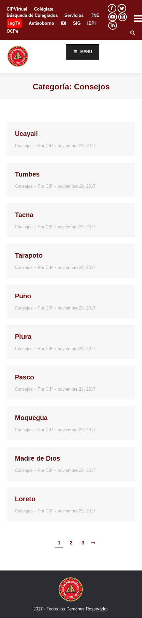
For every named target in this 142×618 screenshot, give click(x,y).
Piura (23, 336)
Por (45, 145)
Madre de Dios (37, 458)
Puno (23, 296)
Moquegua (31, 417)
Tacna (24, 214)
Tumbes (27, 174)
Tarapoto (29, 255)
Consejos (24, 145)
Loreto (25, 499)
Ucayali (26, 133)
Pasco (24, 377)
